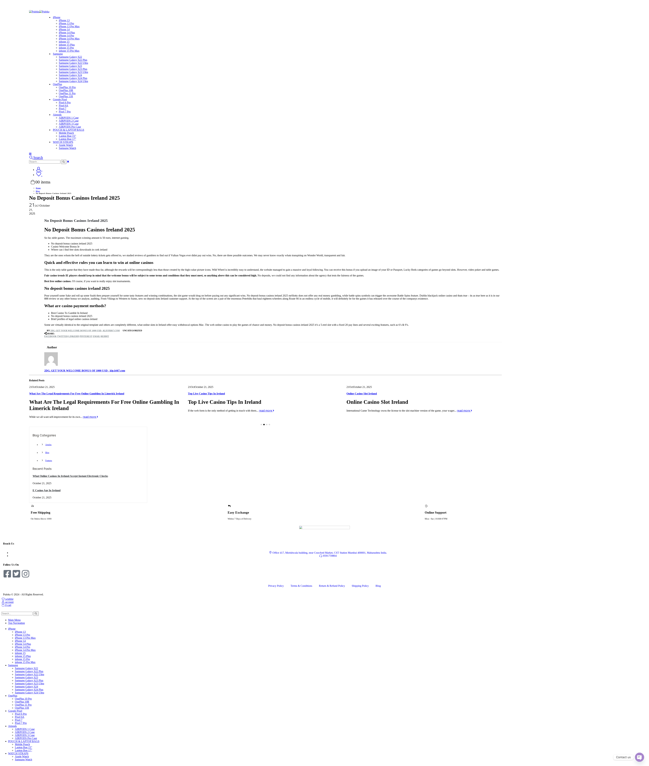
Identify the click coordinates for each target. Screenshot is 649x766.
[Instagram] (25, 574)
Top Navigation (16, 623)
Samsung (58, 53)
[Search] (63, 162)
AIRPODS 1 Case (69, 117)
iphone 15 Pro (66, 47)
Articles (48, 444)
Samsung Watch (67, 148)
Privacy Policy (276, 585)
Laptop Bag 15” (67, 135)
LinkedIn (73, 336)
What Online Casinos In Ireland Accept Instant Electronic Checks (70, 476)
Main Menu (14, 620)
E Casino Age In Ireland (47, 490)
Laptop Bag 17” (23, 750)
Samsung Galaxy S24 (70, 75)
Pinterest (86, 336)
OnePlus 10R (66, 90)
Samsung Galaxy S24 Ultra (73, 81)
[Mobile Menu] (30, 153)
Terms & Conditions (301, 585)
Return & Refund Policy (332, 585)
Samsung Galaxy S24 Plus (73, 78)
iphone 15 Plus (67, 44)
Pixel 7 (62, 108)
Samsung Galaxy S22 (70, 56)
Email (96, 336)
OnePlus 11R (22, 707)
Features (48, 460)
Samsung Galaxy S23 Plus (73, 69)
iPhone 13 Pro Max (69, 26)
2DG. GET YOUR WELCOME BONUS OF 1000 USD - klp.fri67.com (85, 330)
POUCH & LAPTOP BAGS (68, 129)
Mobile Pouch (66, 132)
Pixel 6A (63, 105)
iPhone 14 (64, 29)
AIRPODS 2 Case (69, 120)
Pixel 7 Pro (65, 111)
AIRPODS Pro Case (26, 738)
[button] (261, 424)
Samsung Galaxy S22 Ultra (73, 62)
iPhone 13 (64, 20)
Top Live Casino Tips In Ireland (47, 393)
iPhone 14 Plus (67, 32)
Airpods (57, 114)
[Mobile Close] (3, 609)
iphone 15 (64, 41)
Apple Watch (66, 145)
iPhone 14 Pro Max (69, 38)
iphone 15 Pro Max (69, 50)
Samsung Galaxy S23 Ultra (73, 72)
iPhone (56, 17)
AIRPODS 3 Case (69, 123)
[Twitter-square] (16, 574)
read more (107, 410)
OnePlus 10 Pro (67, 87)
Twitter (62, 336)
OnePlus (57, 84)
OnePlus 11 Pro (67, 93)
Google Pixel (60, 99)
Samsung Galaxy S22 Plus (73, 59)
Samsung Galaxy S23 (70, 66)
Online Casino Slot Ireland (203, 393)
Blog (47, 452)
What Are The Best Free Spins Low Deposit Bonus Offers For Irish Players (389, 393)
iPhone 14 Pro (66, 35)
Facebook (50, 336)
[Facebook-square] (7, 574)
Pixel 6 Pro (65, 102)
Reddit (105, 336)
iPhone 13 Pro (66, 23)
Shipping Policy (360, 585)
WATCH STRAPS (63, 142)
